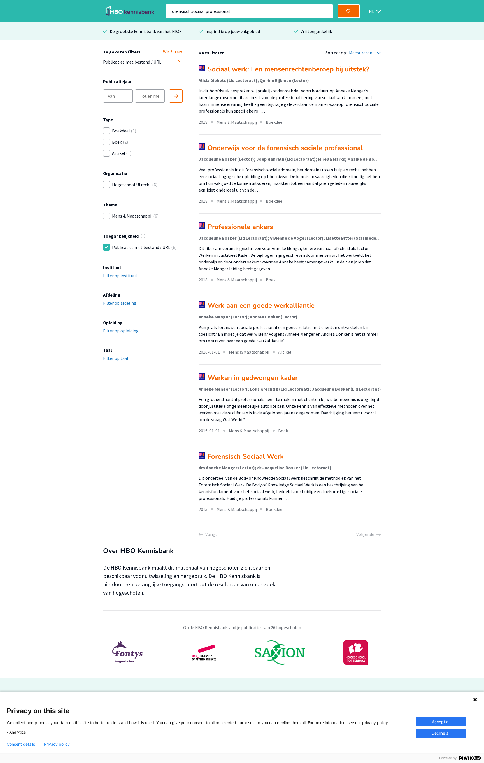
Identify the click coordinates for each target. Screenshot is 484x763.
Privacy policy (57, 744)
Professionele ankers (240, 226)
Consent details (21, 744)
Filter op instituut (120, 275)
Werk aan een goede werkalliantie (261, 305)
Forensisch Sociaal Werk (246, 456)
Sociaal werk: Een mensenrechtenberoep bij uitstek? (288, 69)
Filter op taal (115, 358)
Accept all (441, 721)
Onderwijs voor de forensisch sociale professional (285, 147)
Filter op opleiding (121, 330)
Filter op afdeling (119, 302)
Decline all (441, 733)
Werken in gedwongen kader (253, 377)
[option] (242, 652)
